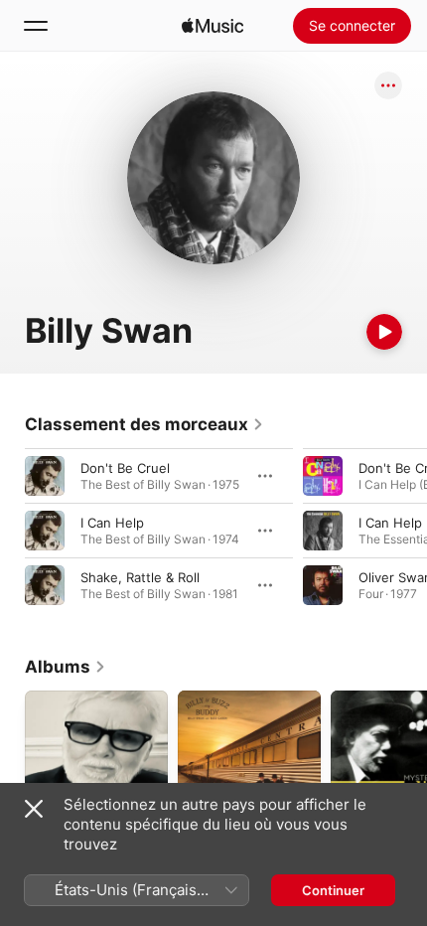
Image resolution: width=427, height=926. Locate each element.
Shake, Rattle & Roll (140, 577)
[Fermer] (34, 809)
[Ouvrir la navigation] (36, 26)
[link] (144, 424)
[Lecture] (384, 332)
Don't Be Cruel (125, 468)
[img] (212, 26)
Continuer (333, 890)
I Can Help (112, 523)
